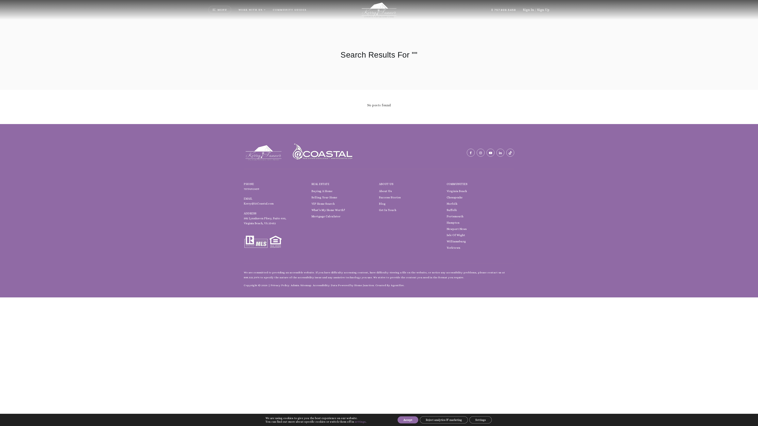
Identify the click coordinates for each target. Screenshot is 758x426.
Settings (480, 419)
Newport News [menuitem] (457, 229)
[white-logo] (263, 152)
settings (360, 421)
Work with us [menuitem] (250, 9)
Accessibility (321, 285)
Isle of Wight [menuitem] (456, 235)
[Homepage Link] (379, 9)
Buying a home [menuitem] (322, 191)
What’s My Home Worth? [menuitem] (328, 210)
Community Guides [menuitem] (290, 9)
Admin (295, 285)
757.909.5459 (504, 9)
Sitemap (305, 285)
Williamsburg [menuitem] (456, 241)
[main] (379, 62)
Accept (407, 419)
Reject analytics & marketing (444, 419)
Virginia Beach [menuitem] (457, 191)
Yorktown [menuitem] (453, 247)
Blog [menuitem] (382, 203)
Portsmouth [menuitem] (455, 216)
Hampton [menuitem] (453, 222)
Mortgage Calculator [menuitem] (326, 216)
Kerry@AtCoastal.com (259, 203)
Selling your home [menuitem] (324, 197)
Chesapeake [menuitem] (455, 197)
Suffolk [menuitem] (452, 210)
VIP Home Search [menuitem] (323, 203)
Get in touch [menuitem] (387, 210)
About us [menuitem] (385, 191)
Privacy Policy (280, 285)
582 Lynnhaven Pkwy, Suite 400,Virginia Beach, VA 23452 (265, 221)
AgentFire (397, 285)
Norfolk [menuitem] (452, 203)
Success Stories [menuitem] (390, 197)
